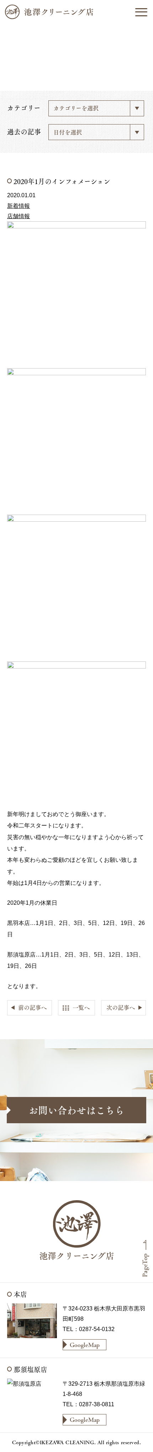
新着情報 (18, 206)
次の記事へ (120, 1007)
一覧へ (81, 1007)
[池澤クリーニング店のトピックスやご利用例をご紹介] (76, 12)
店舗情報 (18, 216)
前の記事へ (32, 1007)
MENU (141, 12)
